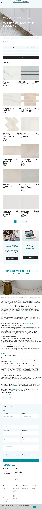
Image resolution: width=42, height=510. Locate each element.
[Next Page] (29, 221)
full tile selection (13, 385)
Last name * (24, 413)
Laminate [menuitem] (5, 495)
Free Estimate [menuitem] (5, 499)
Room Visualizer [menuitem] (16, 488)
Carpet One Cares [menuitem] (34, 493)
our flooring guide (11, 361)
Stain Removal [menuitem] (25, 488)
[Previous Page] (12, 221)
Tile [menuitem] (4, 497)
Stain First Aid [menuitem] (24, 490)
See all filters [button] (20, 57)
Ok (34, 506)
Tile (14, 17)
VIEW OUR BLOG (11, 258)
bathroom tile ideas (29, 323)
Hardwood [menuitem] (5, 492)
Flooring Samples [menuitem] (14, 491)
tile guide (3, 353)
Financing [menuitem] (5, 501)
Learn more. (20, 508)
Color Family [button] (29, 47)
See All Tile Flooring (6, 397)
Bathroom (19, 17)
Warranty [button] (11, 50)
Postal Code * (5, 437)
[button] (36, 2)
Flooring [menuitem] (4, 488)
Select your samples (29, 257)
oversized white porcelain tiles (18, 330)
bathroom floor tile (8, 298)
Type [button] (11, 47)
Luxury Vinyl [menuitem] (5, 490)
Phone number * (6, 430)
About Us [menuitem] (33, 488)
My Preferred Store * (25, 437)
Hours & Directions (6, 473)
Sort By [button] (34, 62)
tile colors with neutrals (27, 342)
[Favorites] (38, 2)
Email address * (24, 430)
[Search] (38, 38)
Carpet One (5, 17)
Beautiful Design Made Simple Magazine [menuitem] (15, 495)
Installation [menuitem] (24, 498)
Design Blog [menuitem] (15, 498)
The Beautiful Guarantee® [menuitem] (24, 494)
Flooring (10, 17)
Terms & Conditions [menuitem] (34, 497)
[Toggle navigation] (1, 2)
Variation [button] (20, 54)
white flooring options (25, 310)
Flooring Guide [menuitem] (25, 492)
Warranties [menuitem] (24, 496)
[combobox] (20, 38)
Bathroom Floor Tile (6, 394)
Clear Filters (10, 44)
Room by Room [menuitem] (34, 490)
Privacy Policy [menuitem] (34, 499)
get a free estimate (16, 389)
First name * (5, 413)
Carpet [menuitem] (4, 493)
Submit (21, 460)
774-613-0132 (28, 5)
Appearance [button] (29, 50)
